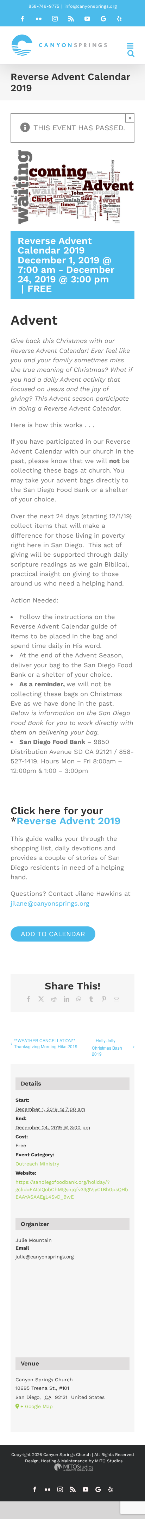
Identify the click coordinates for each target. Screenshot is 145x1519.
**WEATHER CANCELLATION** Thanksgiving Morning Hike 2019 (45, 1043)
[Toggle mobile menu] (130, 46)
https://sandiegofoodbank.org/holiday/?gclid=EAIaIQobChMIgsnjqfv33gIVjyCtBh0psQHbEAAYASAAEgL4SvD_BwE (71, 1189)
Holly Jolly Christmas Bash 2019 (107, 1047)
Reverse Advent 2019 (69, 821)
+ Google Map (36, 1406)
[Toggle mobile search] (130, 53)
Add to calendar (53, 934)
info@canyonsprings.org (90, 6)
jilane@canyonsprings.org (50, 903)
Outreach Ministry (37, 1164)
